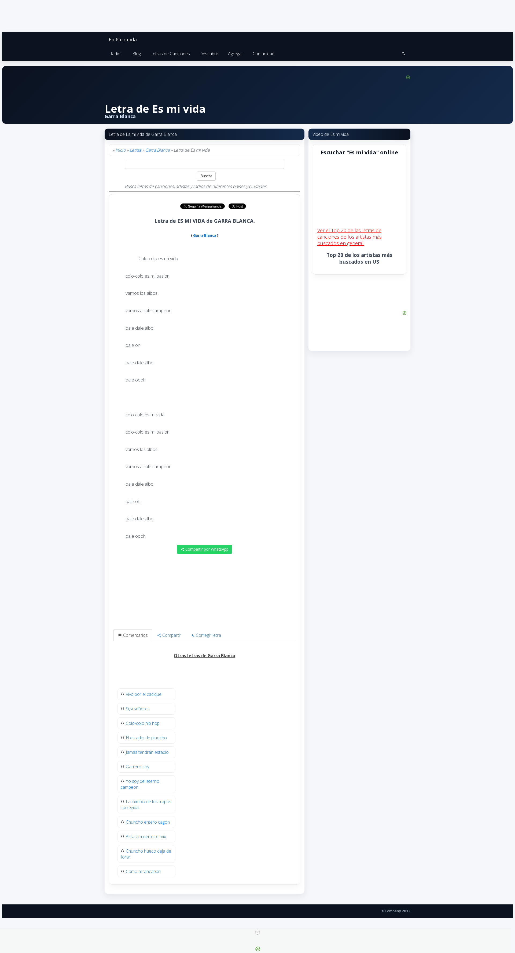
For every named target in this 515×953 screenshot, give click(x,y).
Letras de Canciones (170, 54)
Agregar (235, 54)
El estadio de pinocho (146, 738)
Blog (136, 54)
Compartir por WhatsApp (206, 549)
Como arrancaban (143, 871)
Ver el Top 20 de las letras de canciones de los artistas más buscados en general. (349, 236)
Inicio (120, 150)
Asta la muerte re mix (146, 836)
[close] (257, 932)
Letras (135, 150)
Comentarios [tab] (135, 635)
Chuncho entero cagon (148, 822)
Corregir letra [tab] (208, 635)
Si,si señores (138, 709)
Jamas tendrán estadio (147, 752)
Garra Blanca (157, 150)
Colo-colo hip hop (143, 723)
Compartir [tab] (171, 635)
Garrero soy (137, 767)
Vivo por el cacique (143, 694)
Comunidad (263, 54)
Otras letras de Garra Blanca (204, 656)
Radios (116, 54)
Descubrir (209, 54)
